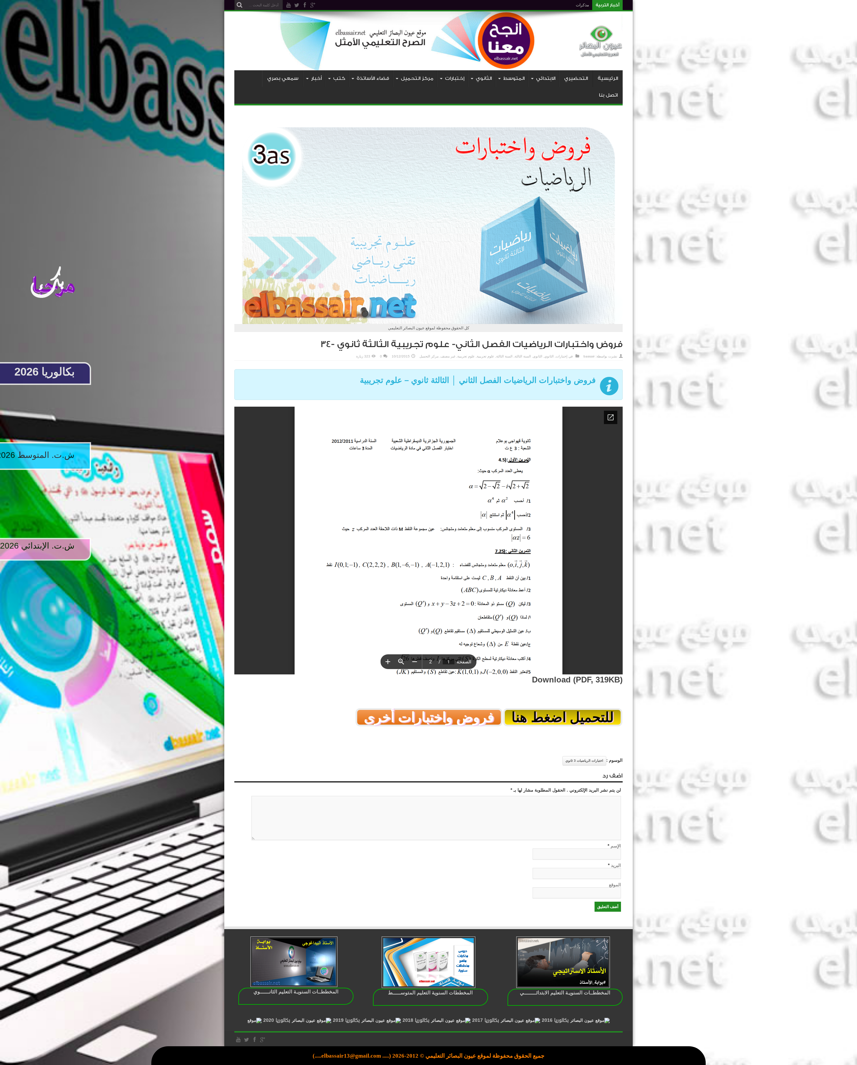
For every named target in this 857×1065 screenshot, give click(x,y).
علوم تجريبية (485, 356)
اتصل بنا (608, 95)
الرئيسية (608, 78)
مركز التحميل (429, 356)
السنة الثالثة (523, 356)
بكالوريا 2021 (298, 1020)
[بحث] (239, 5)
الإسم (616, 845)
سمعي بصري (282, 78)
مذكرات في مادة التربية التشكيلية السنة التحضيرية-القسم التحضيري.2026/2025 (522, 5)
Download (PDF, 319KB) (577, 679)
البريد (616, 865)
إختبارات (561, 356)
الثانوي (549, 356)
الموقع (615, 884)
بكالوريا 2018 (507, 1020)
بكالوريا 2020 (368, 1020)
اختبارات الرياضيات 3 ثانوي (584, 760)
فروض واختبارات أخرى (429, 717)
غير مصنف (448, 356)
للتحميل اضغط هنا (563, 717)
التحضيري (576, 78)
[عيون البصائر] (601, 54)
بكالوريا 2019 (437, 1020)
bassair (589, 356)
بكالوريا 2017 (577, 1020)
